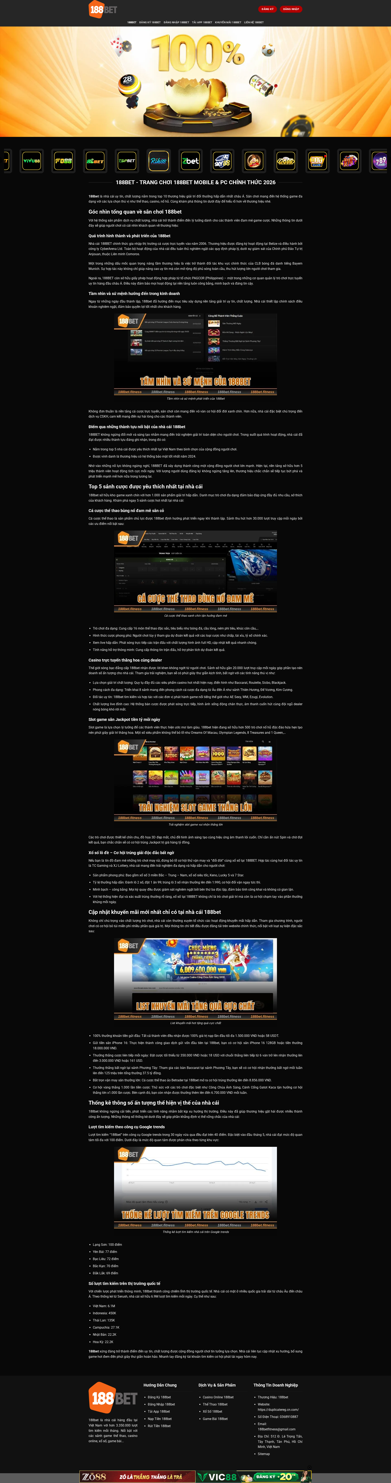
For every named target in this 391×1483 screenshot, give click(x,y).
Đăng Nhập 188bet (176, 22)
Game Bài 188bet (215, 1419)
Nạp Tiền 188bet (160, 1419)
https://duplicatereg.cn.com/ (278, 1410)
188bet (132, 22)
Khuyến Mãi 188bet (228, 22)
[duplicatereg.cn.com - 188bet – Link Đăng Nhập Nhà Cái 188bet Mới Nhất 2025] (109, 9)
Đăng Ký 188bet (150, 22)
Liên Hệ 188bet (254, 22)
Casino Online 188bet (218, 1397)
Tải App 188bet (202, 22)
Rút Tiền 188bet (159, 1426)
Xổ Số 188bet (212, 1411)
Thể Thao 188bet (215, 1404)
